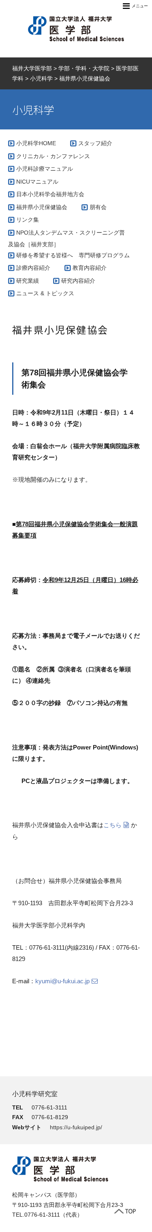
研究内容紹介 (78, 280)
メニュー (140, 6)
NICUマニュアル (37, 181)
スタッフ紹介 (95, 143)
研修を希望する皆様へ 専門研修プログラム (73, 255)
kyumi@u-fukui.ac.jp (62, 981)
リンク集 (27, 219)
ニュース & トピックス (45, 293)
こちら (112, 824)
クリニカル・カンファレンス (53, 156)
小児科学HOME (36, 143)
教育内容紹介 (90, 268)
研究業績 (27, 280)
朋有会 (98, 207)
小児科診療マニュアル (44, 168)
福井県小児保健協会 (41, 207)
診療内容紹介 (33, 268)
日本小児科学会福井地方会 (50, 194)
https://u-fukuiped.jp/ (76, 1127)
